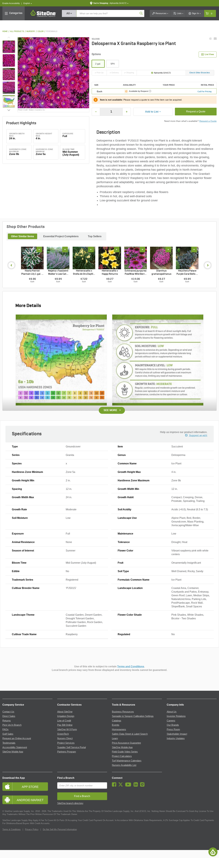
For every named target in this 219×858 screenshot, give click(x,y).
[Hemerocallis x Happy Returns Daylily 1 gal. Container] (109, 258)
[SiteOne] (43, 16)
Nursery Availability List (124, 765)
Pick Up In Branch (11, 725)
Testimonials (8, 743)
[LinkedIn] (136, 786)
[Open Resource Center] (212, 851)
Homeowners (119, 729)
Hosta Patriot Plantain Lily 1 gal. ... (32, 272)
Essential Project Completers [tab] (61, 236)
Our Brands (173, 725)
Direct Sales (8, 716)
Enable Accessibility (11, 3)
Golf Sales (7, 734)
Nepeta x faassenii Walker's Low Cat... (58, 272)
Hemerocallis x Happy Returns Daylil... (110, 273)
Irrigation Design (65, 716)
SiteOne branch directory (70, 803)
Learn (115, 738)
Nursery (30, 31)
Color (41, 31)
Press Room (173, 729)
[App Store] (27, 786)
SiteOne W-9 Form (67, 729)
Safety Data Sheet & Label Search (130, 734)
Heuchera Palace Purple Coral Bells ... (187, 272)
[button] (27, 3)
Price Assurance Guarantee (126, 743)
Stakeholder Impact (177, 734)
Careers (171, 720)
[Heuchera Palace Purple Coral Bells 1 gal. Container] (187, 258)
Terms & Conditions (11, 829)
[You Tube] (129, 786)
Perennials (51, 31)
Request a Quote (195, 111)
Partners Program (66, 751)
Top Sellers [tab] (94, 236)
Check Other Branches (199, 73)
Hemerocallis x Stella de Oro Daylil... (84, 272)
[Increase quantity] (126, 112)
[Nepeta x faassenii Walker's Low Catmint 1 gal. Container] (58, 258)
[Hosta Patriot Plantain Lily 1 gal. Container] (32, 258)
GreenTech (63, 734)
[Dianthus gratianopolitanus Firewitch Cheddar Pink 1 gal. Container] (161, 258)
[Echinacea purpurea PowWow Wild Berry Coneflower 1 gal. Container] (135, 258)
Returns (6, 720)
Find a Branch (65, 778)
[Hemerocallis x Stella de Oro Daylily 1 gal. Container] (84, 258)
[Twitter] (121, 786)
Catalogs (116, 720)
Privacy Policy (31, 829)
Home (5, 31)
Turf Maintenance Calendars (126, 760)
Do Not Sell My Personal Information (60, 829)
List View (209, 54)
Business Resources (123, 711)
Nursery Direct (65, 738)
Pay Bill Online (64, 725)
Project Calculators (122, 756)
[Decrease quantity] (96, 112)
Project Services (66, 743)
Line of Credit (64, 720)
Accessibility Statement (14, 747)
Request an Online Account (16, 738)
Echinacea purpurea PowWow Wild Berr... (136, 272)
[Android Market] (27, 799)
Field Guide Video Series (125, 751)
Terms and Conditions (130, 666)
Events (115, 725)
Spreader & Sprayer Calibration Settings (133, 716)
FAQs (5, 729)
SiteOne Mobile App (12, 751)
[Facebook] (115, 786)
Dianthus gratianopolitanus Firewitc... (161, 273)
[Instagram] (143, 786)
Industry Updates (176, 738)
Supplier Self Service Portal (71, 747)
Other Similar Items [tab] (22, 236)
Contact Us (8, 711)
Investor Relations (176, 716)
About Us (172, 711)
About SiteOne (64, 711)
